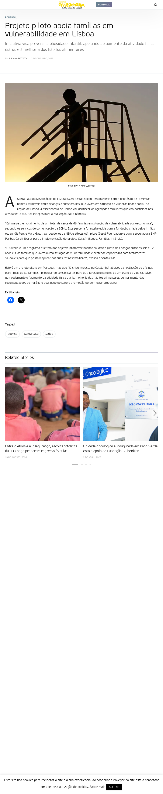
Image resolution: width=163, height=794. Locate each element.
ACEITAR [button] (114, 787)
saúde (49, 333)
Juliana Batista (17, 59)
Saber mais (97, 786)
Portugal (104, 5)
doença (12, 333)
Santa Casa (31, 333)
